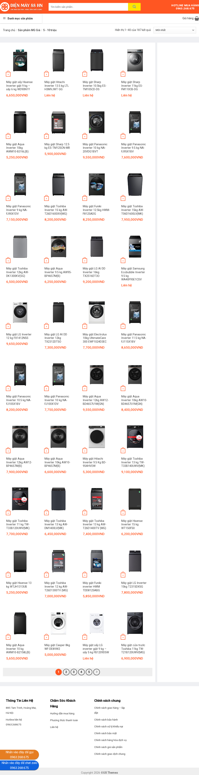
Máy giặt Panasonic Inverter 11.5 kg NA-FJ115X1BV (133, 338)
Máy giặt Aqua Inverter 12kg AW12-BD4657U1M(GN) (96, 400)
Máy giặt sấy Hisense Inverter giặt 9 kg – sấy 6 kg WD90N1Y (19, 85)
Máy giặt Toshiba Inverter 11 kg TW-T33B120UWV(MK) (18, 524)
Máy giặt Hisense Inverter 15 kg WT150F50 (132, 524)
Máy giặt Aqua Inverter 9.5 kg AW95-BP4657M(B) (58, 272)
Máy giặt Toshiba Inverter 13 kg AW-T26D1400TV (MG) (94, 524)
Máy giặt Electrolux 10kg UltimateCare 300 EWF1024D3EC (95, 338)
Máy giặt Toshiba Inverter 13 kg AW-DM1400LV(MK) (56, 524)
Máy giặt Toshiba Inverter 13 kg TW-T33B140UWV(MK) (133, 462)
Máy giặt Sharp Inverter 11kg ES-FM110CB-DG (132, 85)
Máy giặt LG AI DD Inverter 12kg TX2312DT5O (56, 338)
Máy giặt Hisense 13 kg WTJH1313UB (18, 584)
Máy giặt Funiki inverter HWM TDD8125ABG (92, 586)
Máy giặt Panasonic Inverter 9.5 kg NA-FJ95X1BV (133, 148)
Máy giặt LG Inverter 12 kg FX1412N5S (18, 336)
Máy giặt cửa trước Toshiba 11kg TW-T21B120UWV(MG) (133, 649)
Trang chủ (9, 30)
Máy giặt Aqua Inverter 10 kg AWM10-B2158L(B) (18, 649)
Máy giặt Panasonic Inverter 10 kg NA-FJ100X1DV (57, 400)
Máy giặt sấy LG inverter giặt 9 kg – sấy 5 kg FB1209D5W (96, 649)
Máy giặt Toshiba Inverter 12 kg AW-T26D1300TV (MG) (56, 586)
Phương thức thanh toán (64, 720)
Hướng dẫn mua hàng (62, 713)
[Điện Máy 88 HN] (21, 6)
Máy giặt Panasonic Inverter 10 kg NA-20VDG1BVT (95, 148)
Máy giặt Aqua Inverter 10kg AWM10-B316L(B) (17, 148)
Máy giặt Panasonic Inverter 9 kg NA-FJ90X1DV (18, 210)
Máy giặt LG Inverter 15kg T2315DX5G (134, 584)
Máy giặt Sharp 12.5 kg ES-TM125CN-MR (57, 146)
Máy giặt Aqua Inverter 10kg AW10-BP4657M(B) (57, 462)
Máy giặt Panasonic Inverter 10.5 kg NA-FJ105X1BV (18, 400)
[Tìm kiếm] (134, 7)
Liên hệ (54, 727)
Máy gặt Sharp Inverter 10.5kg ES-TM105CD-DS (94, 85)
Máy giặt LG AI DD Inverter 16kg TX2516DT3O (94, 272)
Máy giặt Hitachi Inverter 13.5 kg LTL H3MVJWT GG (57, 85)
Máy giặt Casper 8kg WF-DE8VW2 (57, 647)
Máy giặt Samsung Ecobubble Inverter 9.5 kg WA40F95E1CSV (133, 274)
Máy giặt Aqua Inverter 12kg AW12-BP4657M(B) (19, 462)
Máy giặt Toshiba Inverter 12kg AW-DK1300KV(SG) (17, 272)
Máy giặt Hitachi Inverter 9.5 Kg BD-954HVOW (94, 462)
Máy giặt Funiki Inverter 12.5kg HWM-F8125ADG (96, 210)
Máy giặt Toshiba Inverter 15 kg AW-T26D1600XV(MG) (56, 210)
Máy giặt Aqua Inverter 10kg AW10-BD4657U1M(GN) (134, 400)
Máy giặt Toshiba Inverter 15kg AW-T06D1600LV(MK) (132, 210)
